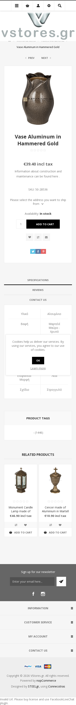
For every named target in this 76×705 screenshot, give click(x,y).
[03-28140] (55, 480)
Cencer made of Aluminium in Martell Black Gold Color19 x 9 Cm (55, 513)
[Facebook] (33, 594)
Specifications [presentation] (38, 280)
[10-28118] (20, 480)
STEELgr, (34, 686)
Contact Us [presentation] (38, 300)
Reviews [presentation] (38, 290)
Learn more (38, 368)
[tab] (38, 280)
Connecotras (56, 686)
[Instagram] (43, 594)
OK (38, 360)
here (55, 176)
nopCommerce (46, 680)
